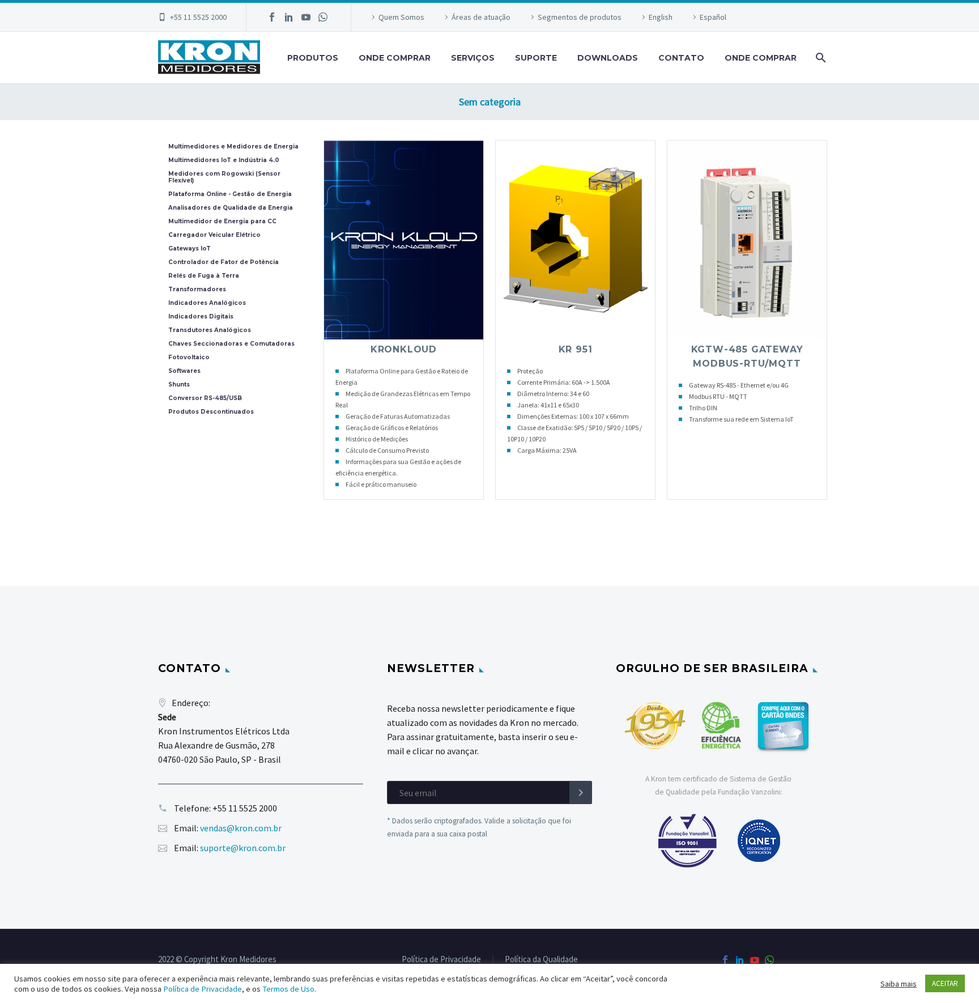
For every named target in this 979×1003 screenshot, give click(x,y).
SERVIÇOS (473, 57)
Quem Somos (401, 17)
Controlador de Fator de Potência (223, 262)
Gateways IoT (189, 248)
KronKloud (404, 349)
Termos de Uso (288, 989)
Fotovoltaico (189, 357)
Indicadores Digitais (200, 316)
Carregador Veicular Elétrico (214, 235)
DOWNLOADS (607, 57)
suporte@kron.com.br (243, 847)
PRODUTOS (312, 57)
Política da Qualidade (541, 959)
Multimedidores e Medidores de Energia (233, 146)
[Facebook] (271, 17)
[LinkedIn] (288, 17)
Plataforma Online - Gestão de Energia (230, 194)
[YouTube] (305, 17)
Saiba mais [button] (898, 984)
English (660, 17)
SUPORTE (536, 57)
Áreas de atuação (481, 17)
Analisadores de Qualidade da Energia (230, 208)
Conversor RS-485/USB (205, 398)
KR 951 (576, 349)
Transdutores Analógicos (209, 330)
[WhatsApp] (322, 17)
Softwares (184, 371)
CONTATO (681, 57)
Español (713, 17)
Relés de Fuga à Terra (203, 276)
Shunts (179, 384)
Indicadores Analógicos (207, 303)
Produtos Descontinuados (211, 412)
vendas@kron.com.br (241, 828)
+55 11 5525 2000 (198, 17)
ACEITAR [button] (945, 983)
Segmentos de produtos (580, 17)
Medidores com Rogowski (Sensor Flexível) (224, 177)
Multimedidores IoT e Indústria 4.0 (223, 160)
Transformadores (197, 289)
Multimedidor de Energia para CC (222, 221)
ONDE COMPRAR (395, 57)
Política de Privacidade (441, 959)
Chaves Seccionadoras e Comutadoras (231, 344)
